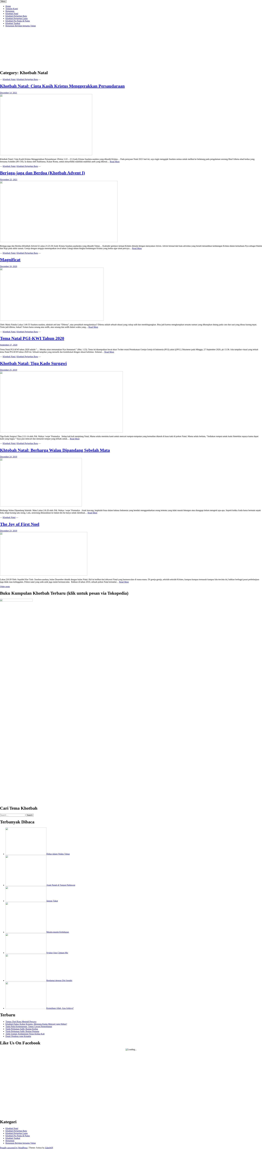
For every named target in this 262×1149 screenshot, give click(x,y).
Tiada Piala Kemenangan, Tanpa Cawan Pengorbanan (28, 1026)
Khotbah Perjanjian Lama (16, 18)
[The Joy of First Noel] (43, 575)
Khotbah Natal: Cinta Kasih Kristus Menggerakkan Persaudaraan (62, 86)
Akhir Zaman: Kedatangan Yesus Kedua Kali (24, 1034)
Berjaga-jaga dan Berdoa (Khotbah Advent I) (42, 172)
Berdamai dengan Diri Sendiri (59, 980)
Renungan (9, 11)
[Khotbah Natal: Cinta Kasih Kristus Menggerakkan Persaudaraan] (46, 154)
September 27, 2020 (8, 345)
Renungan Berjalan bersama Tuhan (20, 26)
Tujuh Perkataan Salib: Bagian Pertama (22, 1031)
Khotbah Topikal (12, 23)
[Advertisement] (131, 48)
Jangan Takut (52, 901)
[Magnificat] (52, 320)
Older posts (5, 586)
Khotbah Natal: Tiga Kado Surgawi (33, 363)
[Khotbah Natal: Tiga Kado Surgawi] (61, 432)
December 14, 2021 (8, 93)
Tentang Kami (11, 8)
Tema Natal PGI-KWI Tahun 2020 (32, 338)
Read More (115, 161)
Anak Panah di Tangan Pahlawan (60, 885)
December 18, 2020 (8, 266)
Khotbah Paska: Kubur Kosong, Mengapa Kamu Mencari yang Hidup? (36, 1024)
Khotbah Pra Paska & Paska (17, 21)
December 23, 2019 (8, 531)
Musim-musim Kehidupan (57, 932)
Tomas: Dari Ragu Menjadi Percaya (20, 1021)
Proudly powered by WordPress (13, 1148)
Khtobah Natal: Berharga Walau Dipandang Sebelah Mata (55, 450)
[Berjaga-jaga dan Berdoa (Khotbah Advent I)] (58, 241)
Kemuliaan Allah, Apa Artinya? (60, 1008)
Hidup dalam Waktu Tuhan (58, 854)
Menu (3, 1)
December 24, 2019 (8, 457)
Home (8, 6)
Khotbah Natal (11, 13)
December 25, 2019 (8, 370)
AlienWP (49, 1148)
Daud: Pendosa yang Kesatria (18, 1036)
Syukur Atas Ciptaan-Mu (57, 953)
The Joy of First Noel (19, 524)
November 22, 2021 (8, 179)
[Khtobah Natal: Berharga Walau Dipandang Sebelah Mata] (41, 506)
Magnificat (10, 259)
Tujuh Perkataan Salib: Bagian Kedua (21, 1029)
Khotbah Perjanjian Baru (16, 16)
